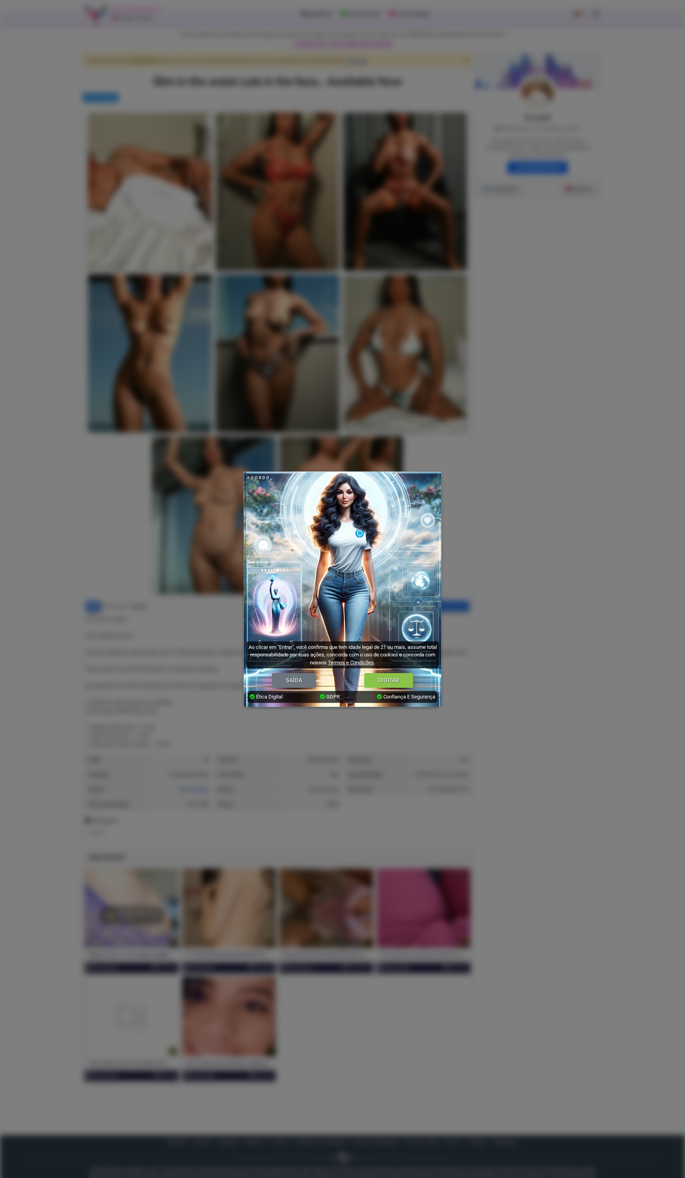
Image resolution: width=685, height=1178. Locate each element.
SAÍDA (294, 680)
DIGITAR (388, 680)
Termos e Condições (351, 663)
